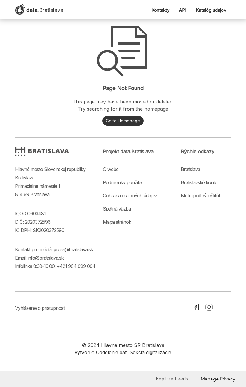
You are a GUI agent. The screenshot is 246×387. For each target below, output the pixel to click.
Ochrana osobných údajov (130, 196)
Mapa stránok (117, 222)
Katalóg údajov (211, 10)
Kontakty (161, 10)
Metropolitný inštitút (200, 196)
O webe (110, 169)
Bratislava (190, 169)
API (182, 10)
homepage (156, 109)
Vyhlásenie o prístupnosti (40, 308)
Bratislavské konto (199, 182)
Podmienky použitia (122, 182)
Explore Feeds (172, 379)
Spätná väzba (117, 209)
